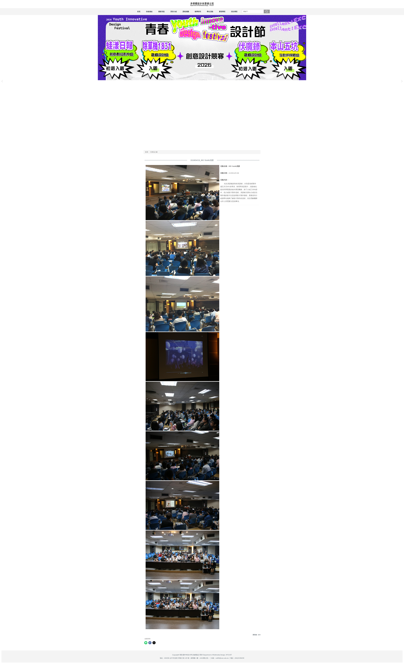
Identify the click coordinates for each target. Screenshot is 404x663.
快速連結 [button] (149, 11)
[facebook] (150, 643)
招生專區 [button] (234, 11)
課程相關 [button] (186, 11)
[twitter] (154, 643)
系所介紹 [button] (173, 11)
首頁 (138, 11)
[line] (146, 643)
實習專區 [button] (222, 11)
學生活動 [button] (210, 11)
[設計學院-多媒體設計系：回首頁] (202, 4)
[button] (2, 81)
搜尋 (266, 11)
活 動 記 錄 (153, 152)
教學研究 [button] (198, 11)
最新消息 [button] (161, 11)
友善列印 (147, 639)
